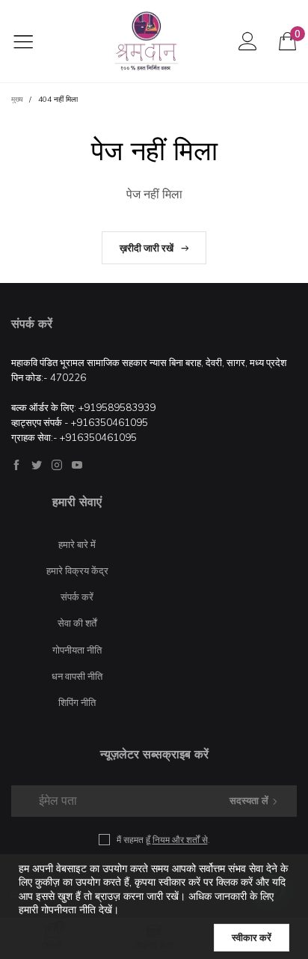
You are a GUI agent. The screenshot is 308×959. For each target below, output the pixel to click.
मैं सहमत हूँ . (163, 839)
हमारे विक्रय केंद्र (77, 570)
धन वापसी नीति (77, 676)
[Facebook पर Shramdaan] (16, 464)
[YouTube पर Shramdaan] (77, 464)
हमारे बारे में (77, 544)
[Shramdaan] (146, 41)
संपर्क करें (77, 597)
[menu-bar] (32, 41)
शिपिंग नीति (77, 702)
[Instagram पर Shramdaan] (57, 464)
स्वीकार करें (251, 937)
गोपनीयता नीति (77, 650)
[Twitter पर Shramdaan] (37, 464)
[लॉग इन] (248, 40)
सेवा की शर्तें (77, 623)
